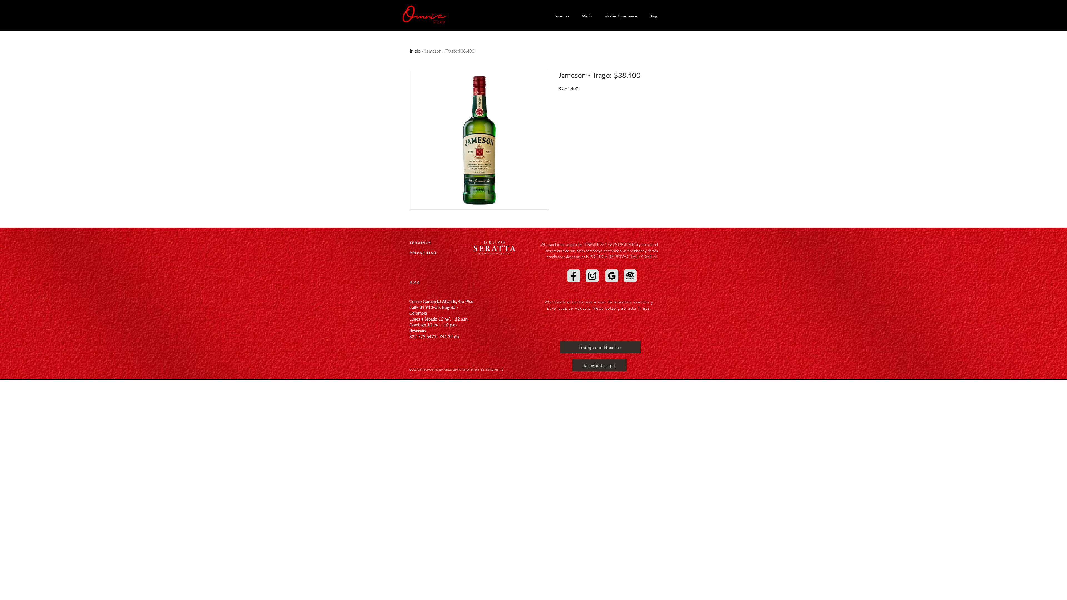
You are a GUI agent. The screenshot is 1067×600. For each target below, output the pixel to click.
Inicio (415, 50)
